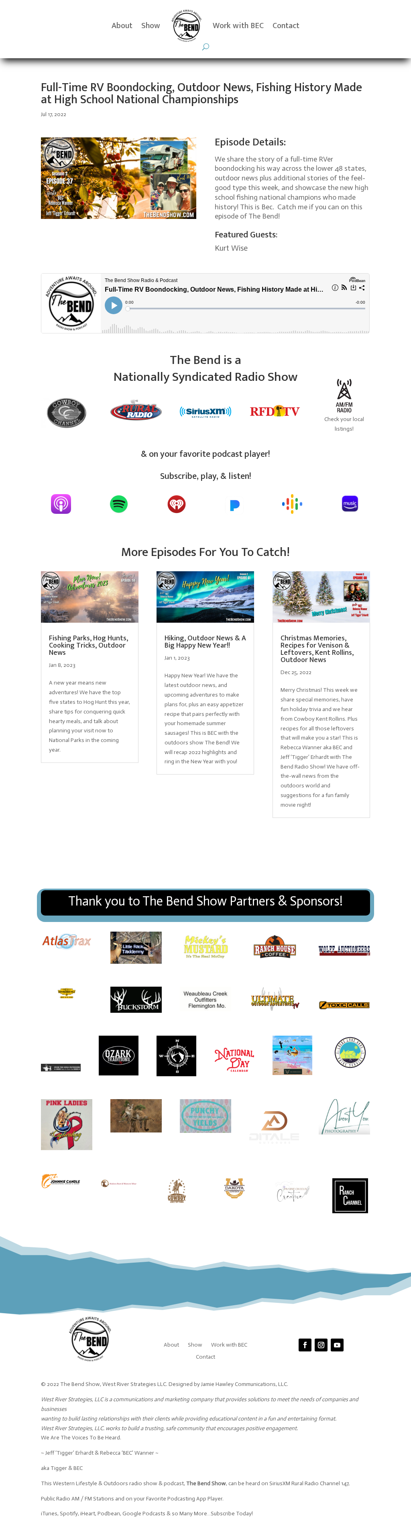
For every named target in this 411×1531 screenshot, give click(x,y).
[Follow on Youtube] (337, 1345)
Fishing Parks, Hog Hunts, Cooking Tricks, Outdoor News (88, 645)
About (122, 26)
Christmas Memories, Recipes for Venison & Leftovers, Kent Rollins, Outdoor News (317, 649)
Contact (286, 26)
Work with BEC (238, 26)
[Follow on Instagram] (321, 1345)
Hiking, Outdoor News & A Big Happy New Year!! (205, 642)
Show (150, 26)
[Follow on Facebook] (305, 1345)
